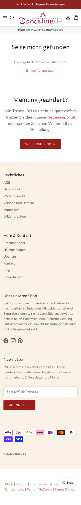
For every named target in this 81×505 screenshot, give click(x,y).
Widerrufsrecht (14, 196)
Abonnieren (19, 405)
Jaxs (21, 489)
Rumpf (32, 489)
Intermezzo (38, 484)
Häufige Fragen (14, 250)
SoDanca (45, 489)
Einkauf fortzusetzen (40, 70)
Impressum (11, 210)
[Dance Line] (40, 17)
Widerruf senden (40, 144)
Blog (6, 270)
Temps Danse (65, 489)
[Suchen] (14, 17)
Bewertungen (13, 277)
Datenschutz (12, 189)
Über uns (10, 256)
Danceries (55, 484)
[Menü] (5, 17)
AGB (6, 182)
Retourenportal (14, 243)
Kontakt (9, 263)
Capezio (21, 484)
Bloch (9, 484)
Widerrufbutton (14, 216)
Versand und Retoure (18, 203)
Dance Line (19, 453)
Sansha (10, 489)
